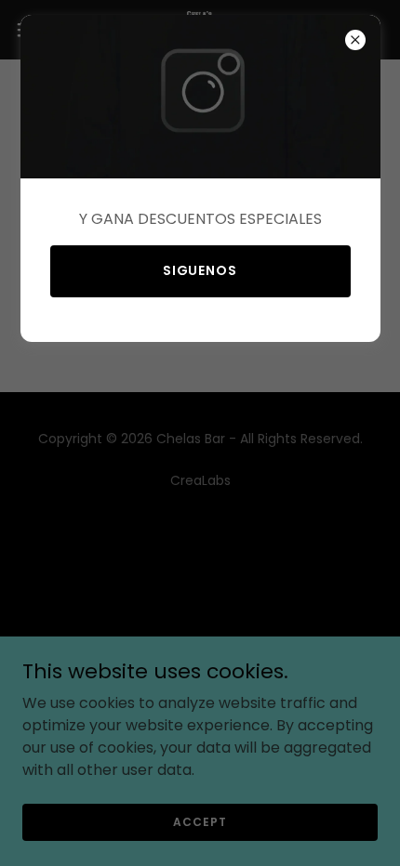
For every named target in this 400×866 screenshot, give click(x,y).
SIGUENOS (200, 270)
